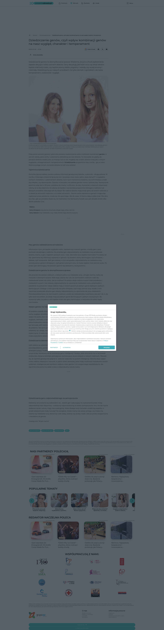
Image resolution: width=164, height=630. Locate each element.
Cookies (60, 342)
